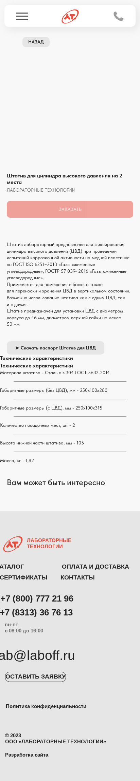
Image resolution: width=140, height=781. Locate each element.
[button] (35, 677)
